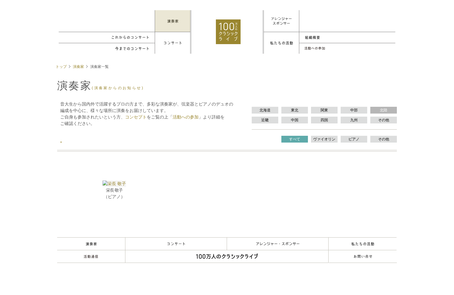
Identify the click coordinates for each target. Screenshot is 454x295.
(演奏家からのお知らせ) (118, 88)
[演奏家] (172, 21)
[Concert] (172, 43)
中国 (294, 120)
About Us (363, 244)
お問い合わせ (363, 256)
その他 (383, 120)
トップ (61, 66)
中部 (354, 110)
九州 (354, 120)
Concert (176, 244)
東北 (294, 110)
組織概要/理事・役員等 (347, 37)
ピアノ (353, 139)
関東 (324, 110)
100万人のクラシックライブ (228, 31)
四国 (324, 120)
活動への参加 (186, 116)
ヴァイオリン (324, 139)
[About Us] (281, 43)
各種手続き (347, 48)
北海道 (265, 110)
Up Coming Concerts (107, 37)
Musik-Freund (91, 256)
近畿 (265, 120)
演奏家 (78, 66)
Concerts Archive (107, 48)
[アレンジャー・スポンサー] (281, 21)
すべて (294, 139)
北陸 (383, 110)
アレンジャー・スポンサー (277, 244)
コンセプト (136, 116)
